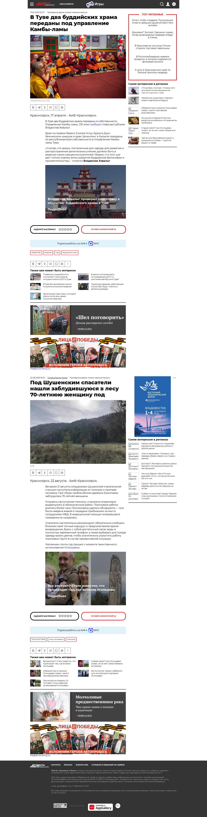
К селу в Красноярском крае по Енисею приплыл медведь (152, 71)
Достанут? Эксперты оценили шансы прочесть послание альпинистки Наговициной (159, 466)
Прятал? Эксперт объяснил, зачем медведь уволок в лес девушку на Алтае (157, 486)
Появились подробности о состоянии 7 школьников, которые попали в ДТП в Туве (57, 276)
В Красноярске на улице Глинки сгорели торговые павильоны (153, 47)
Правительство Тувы (40, 100)
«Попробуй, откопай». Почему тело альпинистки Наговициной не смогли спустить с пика (158, 90)
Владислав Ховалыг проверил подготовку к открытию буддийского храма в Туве (84, 201)
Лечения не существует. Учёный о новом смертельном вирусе (157, 99)
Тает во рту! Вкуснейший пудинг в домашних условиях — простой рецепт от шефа (157, 140)
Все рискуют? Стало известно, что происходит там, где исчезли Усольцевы (81, 587)
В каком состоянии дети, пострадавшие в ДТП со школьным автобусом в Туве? (105, 276)
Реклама (68, 765)
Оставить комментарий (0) (103, 229)
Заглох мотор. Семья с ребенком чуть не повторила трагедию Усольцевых (106, 673)
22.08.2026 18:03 (37, 378)
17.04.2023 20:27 (37, 12)
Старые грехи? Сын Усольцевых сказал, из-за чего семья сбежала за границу (158, 130)
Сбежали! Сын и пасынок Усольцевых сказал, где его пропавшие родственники (159, 110)
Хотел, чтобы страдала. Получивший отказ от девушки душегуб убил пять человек (152, 23)
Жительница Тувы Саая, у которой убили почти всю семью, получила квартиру (59, 296)
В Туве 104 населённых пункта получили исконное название (57, 285)
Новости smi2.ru (40, 368)
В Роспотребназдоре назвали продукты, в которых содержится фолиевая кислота (152, 59)
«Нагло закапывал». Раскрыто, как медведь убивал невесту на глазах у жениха (158, 456)
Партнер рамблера (77, 806)
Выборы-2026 (82, 765)
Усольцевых (72, 547)
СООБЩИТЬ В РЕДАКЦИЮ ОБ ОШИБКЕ (108, 765)
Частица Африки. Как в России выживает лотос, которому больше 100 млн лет (158, 476)
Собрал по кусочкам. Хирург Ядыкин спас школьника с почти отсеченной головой (159, 496)
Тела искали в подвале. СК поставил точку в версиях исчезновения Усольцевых (55, 683)
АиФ (32, 466)
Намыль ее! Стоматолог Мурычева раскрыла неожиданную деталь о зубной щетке (157, 446)
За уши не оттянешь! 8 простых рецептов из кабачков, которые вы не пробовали (159, 120)
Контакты (55, 765)
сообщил (96, 124)
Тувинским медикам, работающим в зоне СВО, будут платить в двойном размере (107, 286)
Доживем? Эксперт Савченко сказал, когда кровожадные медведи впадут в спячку (152, 35)
